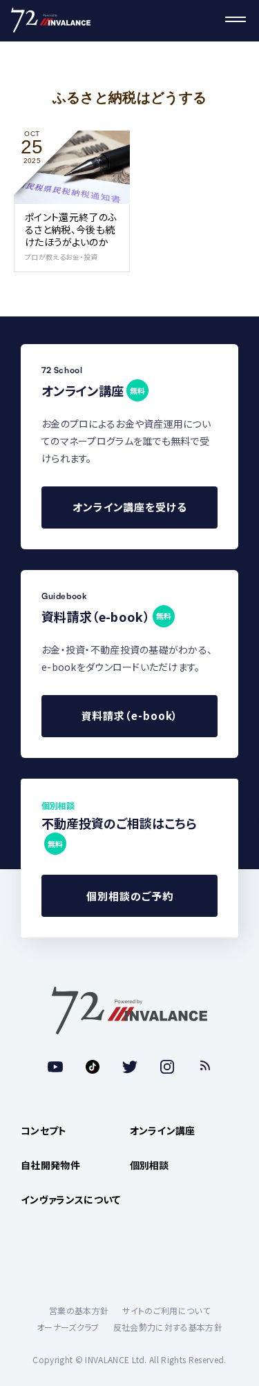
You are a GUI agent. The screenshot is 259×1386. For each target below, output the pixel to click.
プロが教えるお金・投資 (61, 256)
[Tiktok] (92, 1067)
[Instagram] (167, 1067)
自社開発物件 (50, 1165)
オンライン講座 (162, 1130)
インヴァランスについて (71, 1199)
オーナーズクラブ (68, 1327)
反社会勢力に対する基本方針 (167, 1327)
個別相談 (149, 1165)
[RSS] (204, 1067)
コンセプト (44, 1130)
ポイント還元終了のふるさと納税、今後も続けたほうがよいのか (71, 229)
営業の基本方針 (78, 1310)
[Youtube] (55, 1067)
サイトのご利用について (166, 1310)
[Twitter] (130, 1067)
